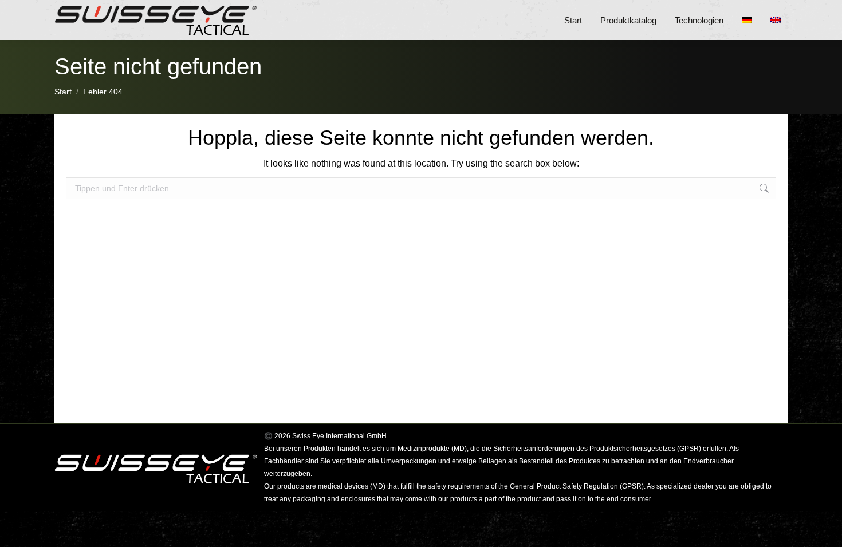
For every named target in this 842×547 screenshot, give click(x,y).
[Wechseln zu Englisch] (779, 20)
